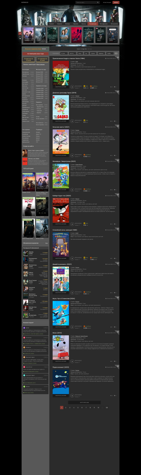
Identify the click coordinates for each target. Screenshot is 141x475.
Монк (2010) (57, 333)
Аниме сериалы (39, 118)
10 (98, 407)
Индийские (25, 134)
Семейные (25, 109)
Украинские (25, 140)
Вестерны (25, 84)
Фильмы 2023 (39, 78)
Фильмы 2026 (39, 72)
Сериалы (75, 24)
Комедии (24, 97)
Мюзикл (24, 105)
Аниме (37, 116)
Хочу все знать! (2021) (61, 127)
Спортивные (25, 111)
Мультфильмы (39, 122)
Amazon (38, 132)
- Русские (38, 108)
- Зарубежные (39, 106)
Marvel (38, 138)
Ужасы (24, 115)
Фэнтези (24, 119)
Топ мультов (114, 24)
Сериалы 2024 (39, 92)
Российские (25, 138)
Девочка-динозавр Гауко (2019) (64, 93)
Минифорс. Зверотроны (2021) (64, 161)
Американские (25, 132)
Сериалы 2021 (39, 98)
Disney (38, 136)
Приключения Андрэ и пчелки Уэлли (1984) (69, 58)
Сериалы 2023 (39, 94)
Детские (24, 90)
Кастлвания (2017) (30, 383)
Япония (77, 96)
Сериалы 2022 (39, 96)
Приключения (25, 107)
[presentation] (20, 36)
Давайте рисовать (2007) (62, 264)
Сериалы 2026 (39, 88)
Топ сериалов (103, 24)
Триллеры (25, 113)
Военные (24, 86)
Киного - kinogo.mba (82, 49)
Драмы (24, 94)
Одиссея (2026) (29, 353)
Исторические (25, 96)
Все (47, 243)
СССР (76, 233)
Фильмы (67, 24)
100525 (44, 49)
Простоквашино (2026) (32, 371)
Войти (116, 2)
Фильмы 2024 (39, 76)
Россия (77, 130)
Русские (24, 76)
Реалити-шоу (25, 121)
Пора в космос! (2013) (61, 367)
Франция (77, 336)
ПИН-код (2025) (29, 392)
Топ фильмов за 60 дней (28, 59)
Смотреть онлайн (60, 87)
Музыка (24, 103)
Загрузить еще (84, 402)
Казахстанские (25, 136)
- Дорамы (38, 112)
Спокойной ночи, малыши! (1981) (65, 230)
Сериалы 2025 (39, 90)
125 (107, 407)
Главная (51, 24)
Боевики (24, 80)
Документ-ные (25, 92)
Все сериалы (39, 104)
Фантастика (25, 117)
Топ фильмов (92, 24)
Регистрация (107, 2)
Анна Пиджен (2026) (31, 363)
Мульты (84, 24)
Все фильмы (25, 72)
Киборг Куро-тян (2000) (62, 196)
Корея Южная (78, 164)
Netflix (37, 140)
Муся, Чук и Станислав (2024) (64, 298)
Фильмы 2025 (39, 74)
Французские (25, 142)
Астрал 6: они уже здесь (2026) (34, 334)
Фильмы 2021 (39, 82)
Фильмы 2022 (39, 80)
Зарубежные (25, 74)
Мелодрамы (25, 101)
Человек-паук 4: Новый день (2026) (35, 343)
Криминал (25, 99)
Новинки (59, 24)
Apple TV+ (38, 134)
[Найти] (98, 2)
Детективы (25, 88)
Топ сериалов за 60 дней (42, 59)
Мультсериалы (39, 124)
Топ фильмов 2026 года (35, 54)
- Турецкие (39, 110)
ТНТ (37, 142)
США (76, 61)
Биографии (25, 82)
